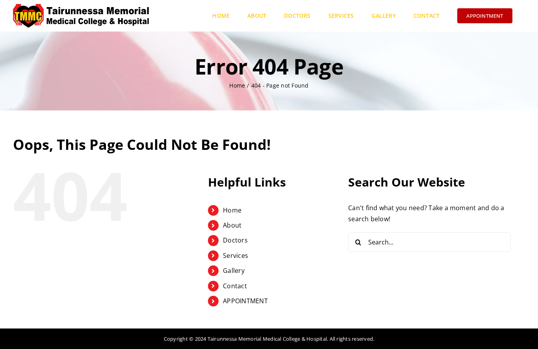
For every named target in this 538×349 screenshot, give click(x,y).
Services (235, 255)
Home (232, 210)
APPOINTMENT (245, 301)
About (232, 225)
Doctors (235, 240)
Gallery (234, 270)
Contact (235, 286)
